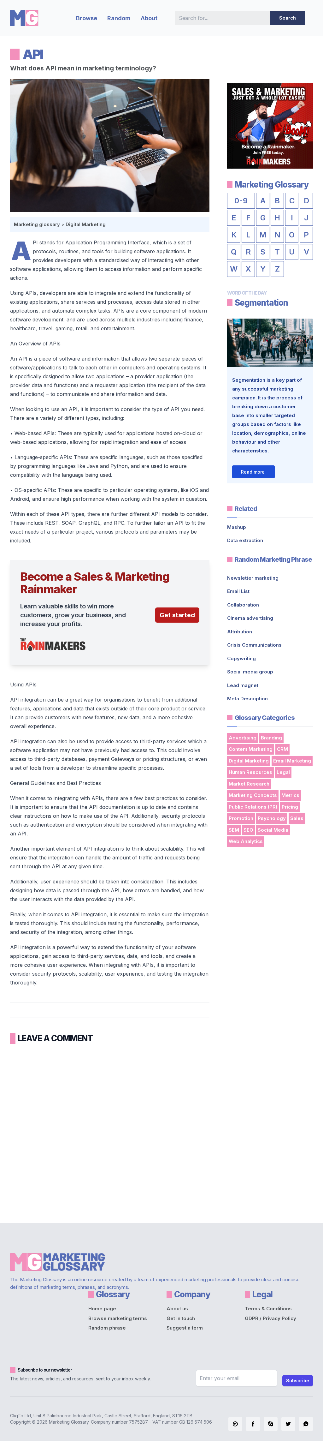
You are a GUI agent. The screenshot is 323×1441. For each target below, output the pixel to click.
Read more (253, 472)
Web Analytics (246, 841)
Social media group (250, 672)
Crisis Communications (254, 645)
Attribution (239, 632)
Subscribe (297, 1380)
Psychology (272, 818)
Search (287, 18)
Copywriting (241, 658)
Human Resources (250, 772)
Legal (283, 772)
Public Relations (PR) (253, 807)
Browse (86, 18)
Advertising (242, 738)
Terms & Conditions (268, 1309)
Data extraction (245, 540)
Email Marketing (292, 761)
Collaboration (243, 605)
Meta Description (247, 699)
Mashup (236, 527)
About (149, 18)
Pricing (290, 807)
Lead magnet (242, 685)
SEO (248, 830)
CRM (282, 749)
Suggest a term (185, 1328)
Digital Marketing (86, 224)
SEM (234, 830)
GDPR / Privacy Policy (270, 1318)
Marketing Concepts (253, 795)
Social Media (273, 830)
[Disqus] (109, 1131)
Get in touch (181, 1318)
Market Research (249, 784)
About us (177, 1309)
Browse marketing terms (117, 1318)
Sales (296, 818)
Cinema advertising (250, 618)
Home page (102, 1309)
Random (119, 18)
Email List (238, 591)
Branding (271, 738)
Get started (177, 615)
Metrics (290, 795)
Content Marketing (251, 749)
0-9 (241, 200)
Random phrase (107, 1328)
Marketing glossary (37, 224)
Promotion (241, 818)
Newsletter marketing (253, 578)
